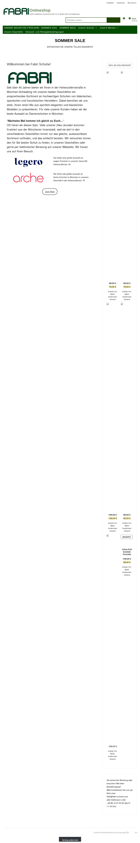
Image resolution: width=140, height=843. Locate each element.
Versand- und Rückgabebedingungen (45, 31)
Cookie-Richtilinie (100, 832)
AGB (126, 832)
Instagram (110, 3)
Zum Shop (50, 191)
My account (132, 3)
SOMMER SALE (68, 27)
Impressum (121, 3)
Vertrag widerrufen (70, 839)
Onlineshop (40, 10)
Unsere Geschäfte (13, 31)
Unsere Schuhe (86, 27)
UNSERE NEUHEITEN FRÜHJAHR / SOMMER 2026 (30, 27)
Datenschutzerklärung (116, 832)
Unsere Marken (108, 27)
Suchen (113, 20)
